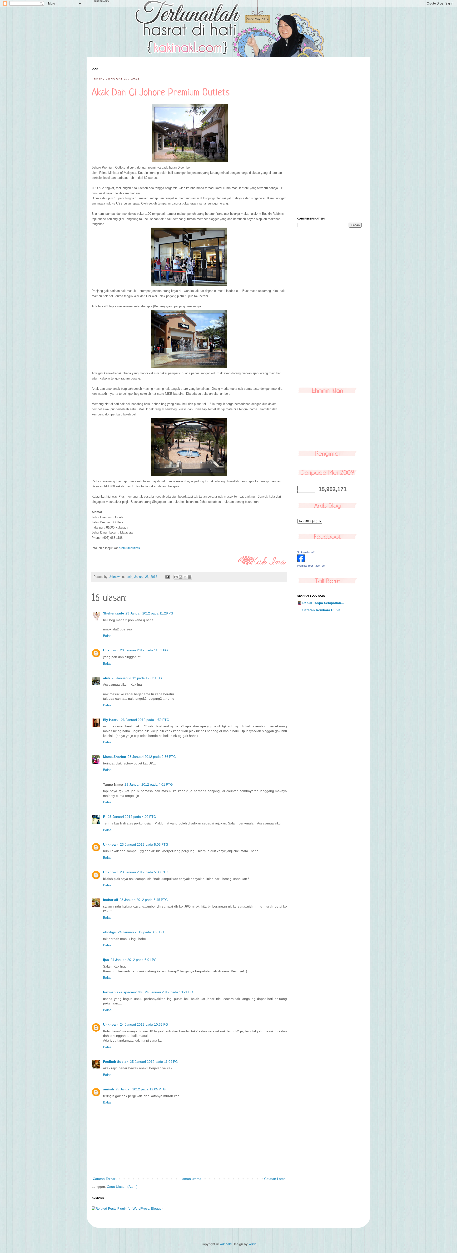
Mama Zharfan (114, 757)
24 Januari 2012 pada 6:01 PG (133, 960)
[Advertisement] (329, 138)
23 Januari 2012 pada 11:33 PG (144, 650)
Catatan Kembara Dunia (321, 610)
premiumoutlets (129, 548)
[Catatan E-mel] (167, 577)
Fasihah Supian (116, 1061)
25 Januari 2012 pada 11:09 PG (154, 1061)
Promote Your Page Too (311, 565)
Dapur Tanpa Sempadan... (323, 603)
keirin (252, 1244)
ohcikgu (109, 932)
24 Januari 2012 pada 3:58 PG (141, 932)
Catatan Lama (275, 1179)
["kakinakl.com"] (301, 561)
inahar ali (110, 900)
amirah (108, 1089)
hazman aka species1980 (123, 992)
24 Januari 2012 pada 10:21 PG (169, 992)
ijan (106, 960)
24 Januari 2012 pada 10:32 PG (144, 1024)
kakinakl (225, 1244)
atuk (106, 678)
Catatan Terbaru (105, 1179)
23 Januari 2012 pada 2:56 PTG (152, 757)
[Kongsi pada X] (185, 577)
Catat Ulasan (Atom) (122, 1186)
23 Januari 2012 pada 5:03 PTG (144, 844)
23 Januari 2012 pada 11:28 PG (149, 613)
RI (104, 817)
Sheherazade (113, 613)
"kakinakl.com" (305, 552)
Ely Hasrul (111, 720)
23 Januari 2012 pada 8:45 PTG (143, 900)
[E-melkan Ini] (176, 577)
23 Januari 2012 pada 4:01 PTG (148, 784)
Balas (107, 636)
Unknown (111, 650)
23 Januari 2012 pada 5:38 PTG (144, 872)
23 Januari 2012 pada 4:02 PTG (132, 817)
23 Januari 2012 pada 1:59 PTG (145, 720)
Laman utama (190, 1179)
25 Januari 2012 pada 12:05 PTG (140, 1089)
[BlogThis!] (180, 577)
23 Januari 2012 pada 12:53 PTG (137, 678)
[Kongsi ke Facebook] (189, 577)
